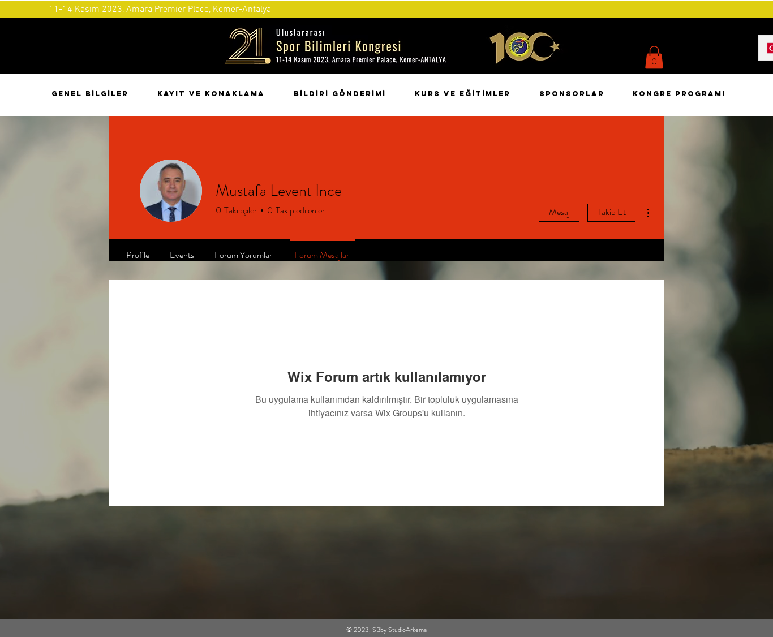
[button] (654, 57)
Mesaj (559, 211)
